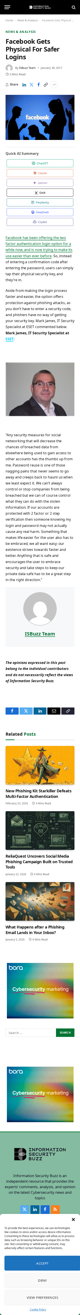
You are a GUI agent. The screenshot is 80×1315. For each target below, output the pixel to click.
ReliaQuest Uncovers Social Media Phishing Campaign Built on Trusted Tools (39, 861)
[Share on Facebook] (38, 84)
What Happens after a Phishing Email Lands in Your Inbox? (35, 929)
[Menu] (7, 7)
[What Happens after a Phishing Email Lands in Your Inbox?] (40, 901)
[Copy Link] (45, 84)
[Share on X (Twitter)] (31, 84)
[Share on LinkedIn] (24, 84)
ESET (10, 339)
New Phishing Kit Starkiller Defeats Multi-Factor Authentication (38, 793)
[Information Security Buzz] (40, 7)
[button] (73, 1219)
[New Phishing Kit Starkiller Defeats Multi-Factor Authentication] (40, 765)
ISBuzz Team (27, 68)
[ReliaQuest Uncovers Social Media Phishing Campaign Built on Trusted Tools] (40, 830)
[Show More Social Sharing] (54, 84)
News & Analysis (27, 20)
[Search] (73, 7)
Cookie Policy (38, 1309)
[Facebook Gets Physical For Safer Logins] (40, 117)
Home (9, 20)
